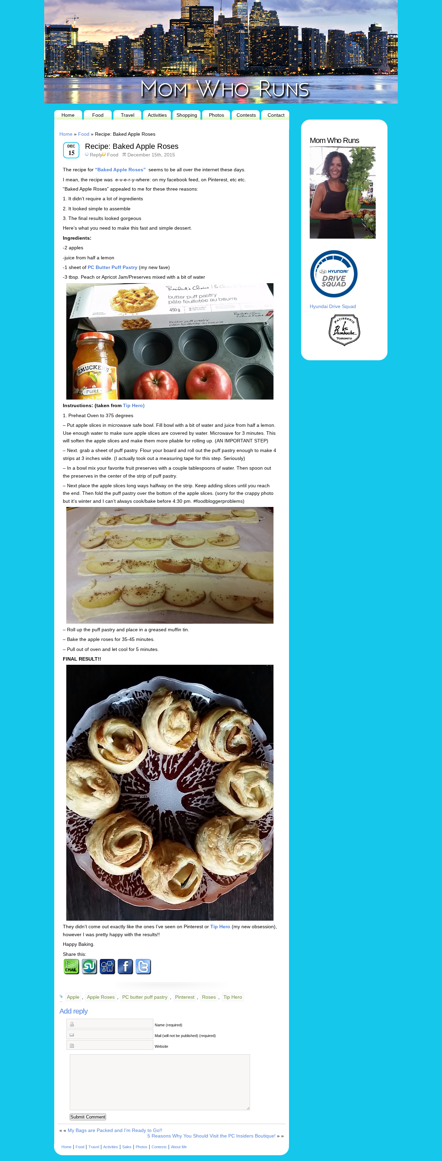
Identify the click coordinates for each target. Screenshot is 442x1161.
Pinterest (184, 997)
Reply (96, 154)
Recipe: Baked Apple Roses (132, 146)
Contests (246, 115)
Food (98, 115)
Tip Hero (220, 926)
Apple (73, 997)
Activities (157, 115)
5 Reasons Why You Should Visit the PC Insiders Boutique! (211, 1136)
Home (68, 115)
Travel (127, 115)
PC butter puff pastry (144, 997)
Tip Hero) (134, 405)
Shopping (186, 115)
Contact (276, 115)
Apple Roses (101, 997)
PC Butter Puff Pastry (112, 267)
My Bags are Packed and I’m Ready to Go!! (115, 1130)
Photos (216, 115)
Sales (127, 1147)
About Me (179, 1147)
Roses (209, 997)
